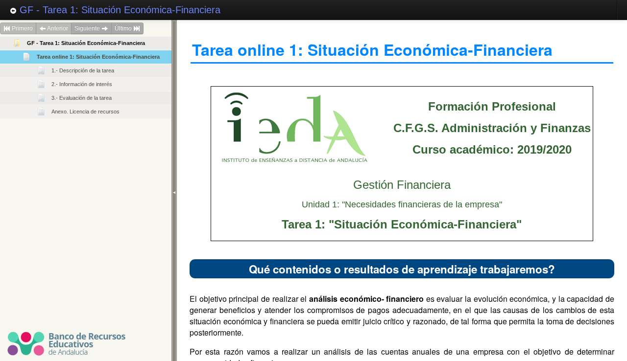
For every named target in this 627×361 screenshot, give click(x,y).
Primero (21, 28)
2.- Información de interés (81, 84)
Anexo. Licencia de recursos (85, 111)
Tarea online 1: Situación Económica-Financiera (98, 57)
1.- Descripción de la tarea (82, 70)
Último (124, 28)
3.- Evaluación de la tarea (81, 98)
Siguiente (87, 28)
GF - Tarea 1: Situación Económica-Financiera (118, 9)
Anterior (57, 28)
